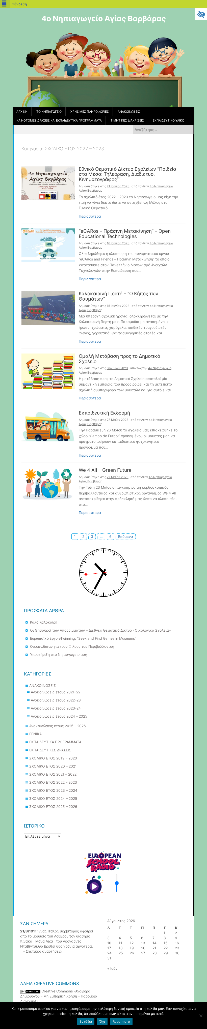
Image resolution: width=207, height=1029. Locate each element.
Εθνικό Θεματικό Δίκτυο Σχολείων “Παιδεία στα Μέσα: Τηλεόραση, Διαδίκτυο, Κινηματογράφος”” (127, 175)
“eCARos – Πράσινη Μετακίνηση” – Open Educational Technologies (125, 234)
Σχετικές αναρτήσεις (44, 951)
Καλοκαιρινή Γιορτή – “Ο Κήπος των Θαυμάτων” (118, 296)
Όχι (102, 1021)
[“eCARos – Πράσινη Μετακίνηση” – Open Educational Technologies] (48, 245)
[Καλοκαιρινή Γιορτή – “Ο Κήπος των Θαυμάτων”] (48, 307)
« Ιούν (112, 968)
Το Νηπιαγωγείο (49, 111)
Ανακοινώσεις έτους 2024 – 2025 (59, 716)
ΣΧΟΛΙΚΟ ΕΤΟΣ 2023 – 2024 (53, 790)
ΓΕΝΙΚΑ (35, 734)
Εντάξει (86, 1021)
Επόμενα (125, 536)
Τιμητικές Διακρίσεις (127, 120)
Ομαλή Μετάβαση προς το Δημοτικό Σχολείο (119, 359)
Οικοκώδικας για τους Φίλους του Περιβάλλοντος (72, 646)
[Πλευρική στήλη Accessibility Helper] (201, 14)
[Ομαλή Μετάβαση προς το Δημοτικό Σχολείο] (48, 371)
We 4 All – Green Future (105, 470)
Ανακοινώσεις (129, 111)
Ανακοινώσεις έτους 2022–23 (56, 700)
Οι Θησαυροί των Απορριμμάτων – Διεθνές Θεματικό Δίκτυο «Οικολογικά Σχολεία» (100, 630)
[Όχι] (200, 1015)
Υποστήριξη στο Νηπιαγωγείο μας (58, 654)
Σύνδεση (19, 4)
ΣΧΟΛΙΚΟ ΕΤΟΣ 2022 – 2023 (53, 782)
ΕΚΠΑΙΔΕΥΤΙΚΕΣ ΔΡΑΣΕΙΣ (50, 750)
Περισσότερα (90, 216)
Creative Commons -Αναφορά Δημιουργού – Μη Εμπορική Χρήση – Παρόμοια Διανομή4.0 (58, 996)
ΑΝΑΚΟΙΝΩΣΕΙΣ (42, 685)
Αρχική (22, 111)
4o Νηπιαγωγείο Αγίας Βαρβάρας (103, 18)
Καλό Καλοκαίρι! (43, 622)
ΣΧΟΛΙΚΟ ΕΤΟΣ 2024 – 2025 (53, 798)
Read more (121, 1021)
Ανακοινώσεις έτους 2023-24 (56, 708)
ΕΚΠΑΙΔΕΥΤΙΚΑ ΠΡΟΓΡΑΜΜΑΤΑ (55, 742)
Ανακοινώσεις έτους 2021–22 (55, 692)
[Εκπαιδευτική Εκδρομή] (48, 426)
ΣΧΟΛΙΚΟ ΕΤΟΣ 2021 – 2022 (52, 774)
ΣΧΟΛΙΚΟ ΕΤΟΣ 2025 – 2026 (53, 806)
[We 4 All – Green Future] (48, 484)
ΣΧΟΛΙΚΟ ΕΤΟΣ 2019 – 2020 (53, 758)
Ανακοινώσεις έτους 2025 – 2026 (57, 726)
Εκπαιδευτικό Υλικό (168, 120)
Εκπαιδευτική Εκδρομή (104, 413)
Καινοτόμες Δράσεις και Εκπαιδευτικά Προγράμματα (59, 120)
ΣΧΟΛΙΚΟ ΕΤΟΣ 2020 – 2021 (53, 766)
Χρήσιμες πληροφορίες (89, 111)
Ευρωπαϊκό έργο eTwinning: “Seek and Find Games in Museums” (83, 638)
